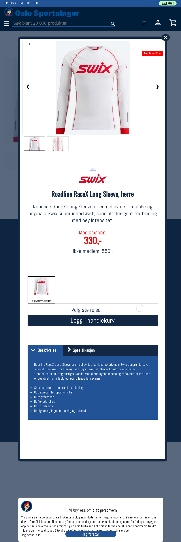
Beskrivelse (45, 350)
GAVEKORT (168, 3)
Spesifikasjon (83, 350)
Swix (93, 169)
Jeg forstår (90, 534)
